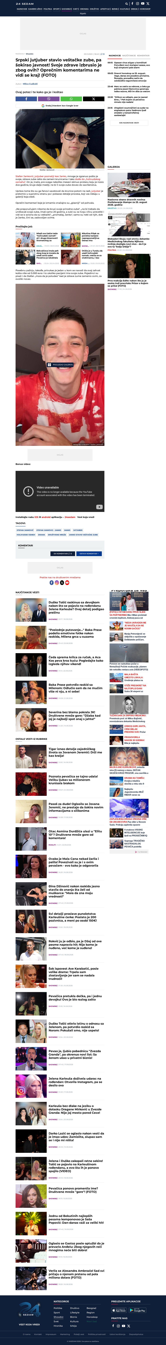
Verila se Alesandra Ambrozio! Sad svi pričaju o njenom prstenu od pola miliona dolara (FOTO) (76, 1274)
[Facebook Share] (26, 99)
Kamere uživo (35, 9)
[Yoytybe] (143, 4)
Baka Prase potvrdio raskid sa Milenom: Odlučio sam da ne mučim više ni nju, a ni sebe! (75, 688)
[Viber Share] (48, 99)
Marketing (65, 1334)
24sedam (70, 517)
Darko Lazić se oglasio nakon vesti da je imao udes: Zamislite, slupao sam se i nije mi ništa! (76, 1137)
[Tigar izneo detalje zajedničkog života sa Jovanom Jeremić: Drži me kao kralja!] (31, 756)
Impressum (51, 1334)
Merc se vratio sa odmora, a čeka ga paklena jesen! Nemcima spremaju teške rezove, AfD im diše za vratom (132, 89)
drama (41, 535)
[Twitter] (148, 4)
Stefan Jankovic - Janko (48, 530)
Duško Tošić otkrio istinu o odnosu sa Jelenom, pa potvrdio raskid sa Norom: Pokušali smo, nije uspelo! (76, 1027)
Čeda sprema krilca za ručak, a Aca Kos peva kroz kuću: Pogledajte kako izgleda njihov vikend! (76, 661)
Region (91, 1312)
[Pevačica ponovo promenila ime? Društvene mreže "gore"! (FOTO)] (31, 1196)
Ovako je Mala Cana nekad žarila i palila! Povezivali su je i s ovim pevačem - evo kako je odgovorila (74, 862)
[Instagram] (137, 4)
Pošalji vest (79, 1334)
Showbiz (66, 9)
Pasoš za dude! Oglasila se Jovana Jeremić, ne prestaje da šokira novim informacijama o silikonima (76, 807)
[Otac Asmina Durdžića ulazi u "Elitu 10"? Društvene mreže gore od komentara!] (31, 839)
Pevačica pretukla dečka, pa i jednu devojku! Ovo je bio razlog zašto (75, 998)
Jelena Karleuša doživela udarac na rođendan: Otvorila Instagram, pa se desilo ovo (75, 1082)
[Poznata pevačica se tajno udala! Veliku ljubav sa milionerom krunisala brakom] (31, 784)
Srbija (134, 9)
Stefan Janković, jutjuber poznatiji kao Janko (41, 176)
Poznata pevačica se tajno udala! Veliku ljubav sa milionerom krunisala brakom (73, 780)
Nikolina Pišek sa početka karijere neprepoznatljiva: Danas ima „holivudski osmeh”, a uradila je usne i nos (93, 237)
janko (67, 530)
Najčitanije (129, 55)
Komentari (143, 55)
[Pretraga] (126, 3)
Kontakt (38, 1334)
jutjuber (96, 191)
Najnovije (22, 9)
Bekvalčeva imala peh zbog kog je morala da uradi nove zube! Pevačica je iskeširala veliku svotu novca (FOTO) (47, 254)
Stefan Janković (25, 530)
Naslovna (20, 54)
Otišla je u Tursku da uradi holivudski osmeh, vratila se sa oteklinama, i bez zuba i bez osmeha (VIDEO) (92, 254)
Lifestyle (105, 9)
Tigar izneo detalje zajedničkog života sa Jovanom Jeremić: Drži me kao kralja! (75, 752)
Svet (75, 9)
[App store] (119, 1310)
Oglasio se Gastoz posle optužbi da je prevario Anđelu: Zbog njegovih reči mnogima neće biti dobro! (76, 1247)
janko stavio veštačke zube (83, 535)
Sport (56, 9)
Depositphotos (136, 1334)
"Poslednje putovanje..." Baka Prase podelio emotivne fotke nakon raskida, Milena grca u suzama (75, 633)
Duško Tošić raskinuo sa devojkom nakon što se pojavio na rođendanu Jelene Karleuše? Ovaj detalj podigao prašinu (76, 607)
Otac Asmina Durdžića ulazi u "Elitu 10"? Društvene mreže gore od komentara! (75, 835)
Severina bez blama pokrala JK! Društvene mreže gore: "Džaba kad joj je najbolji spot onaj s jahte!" (75, 716)
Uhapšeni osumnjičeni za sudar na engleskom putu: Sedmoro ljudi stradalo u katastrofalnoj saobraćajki (131, 112)
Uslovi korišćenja (117, 1334)
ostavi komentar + (89, 553)
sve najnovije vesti (129, 123)
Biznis (115, 9)
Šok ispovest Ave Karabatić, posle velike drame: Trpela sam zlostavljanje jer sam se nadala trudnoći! (74, 974)
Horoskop (145, 9)
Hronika (84, 9)
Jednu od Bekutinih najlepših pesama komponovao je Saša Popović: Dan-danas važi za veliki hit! (76, 1219)
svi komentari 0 (63, 553)
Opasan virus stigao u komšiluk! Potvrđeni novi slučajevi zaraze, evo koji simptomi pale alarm (132, 65)
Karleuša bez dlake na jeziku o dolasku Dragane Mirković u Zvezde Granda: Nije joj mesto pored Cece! (75, 1109)
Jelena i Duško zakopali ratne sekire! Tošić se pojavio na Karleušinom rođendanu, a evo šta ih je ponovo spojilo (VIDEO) (76, 1166)
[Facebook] (132, 4)
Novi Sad (92, 1321)
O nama (26, 1334)
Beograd (91, 1308)
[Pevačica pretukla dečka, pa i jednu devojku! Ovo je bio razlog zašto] (31, 1003)
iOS (36, 517)
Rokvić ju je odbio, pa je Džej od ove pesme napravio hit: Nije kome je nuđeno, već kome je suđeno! (75, 945)
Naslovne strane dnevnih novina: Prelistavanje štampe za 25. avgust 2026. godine (127, 202)
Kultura (124, 9)
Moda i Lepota (85, 263)
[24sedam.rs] (25, 4)
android (46, 517)
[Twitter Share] (93, 99)
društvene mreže (57, 535)
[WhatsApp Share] (71, 99)
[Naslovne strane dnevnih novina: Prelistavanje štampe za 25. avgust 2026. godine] (129, 185)
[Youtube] (67, 582)
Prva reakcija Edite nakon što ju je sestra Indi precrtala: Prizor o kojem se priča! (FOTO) (128, 283)
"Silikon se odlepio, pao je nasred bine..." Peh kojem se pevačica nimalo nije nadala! (130, 99)
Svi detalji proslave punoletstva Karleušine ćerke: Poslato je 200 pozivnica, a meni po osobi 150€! (73, 917)
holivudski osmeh (26, 535)
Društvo (94, 9)
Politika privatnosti (97, 1334)
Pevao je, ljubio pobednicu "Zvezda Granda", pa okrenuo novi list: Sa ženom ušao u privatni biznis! (75, 1055)
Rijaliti (83, 14)
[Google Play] (137, 1310)
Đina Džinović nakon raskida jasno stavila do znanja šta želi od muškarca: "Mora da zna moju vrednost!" (74, 891)
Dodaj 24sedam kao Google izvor (62, 105)
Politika (48, 9)
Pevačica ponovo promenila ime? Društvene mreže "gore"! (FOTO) (73, 1190)
